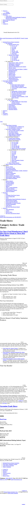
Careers (7, 12)
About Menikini (6, 13)
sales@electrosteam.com (16, 479)
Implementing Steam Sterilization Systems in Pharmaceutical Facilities (16, 18)
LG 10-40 (13, 47)
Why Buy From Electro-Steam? (18, 92)
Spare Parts (14, 53)
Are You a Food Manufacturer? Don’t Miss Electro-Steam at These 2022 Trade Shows (14, 233)
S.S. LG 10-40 (14, 56)
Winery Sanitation (7, 466)
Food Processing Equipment (15, 104)
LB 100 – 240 (14, 51)
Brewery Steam (12, 68)
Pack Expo (3, 419)
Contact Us (5, 23)
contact (23, 504)
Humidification (12, 71)
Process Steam (12, 75)
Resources (5, 14)
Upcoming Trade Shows (8, 406)
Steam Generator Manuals (9, 20)
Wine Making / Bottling (14, 65)
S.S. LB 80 (14, 58)
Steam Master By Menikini (17, 86)
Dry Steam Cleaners (13, 100)
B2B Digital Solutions (13, 493)
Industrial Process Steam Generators (11, 42)
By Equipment (9, 43)
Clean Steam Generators (8, 465)
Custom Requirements (14, 79)
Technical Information (16, 95)
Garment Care (12, 73)
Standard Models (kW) (14, 44)
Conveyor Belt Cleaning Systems (19, 87)
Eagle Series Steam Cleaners (17, 84)
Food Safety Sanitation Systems (10, 80)
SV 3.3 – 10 (14, 46)
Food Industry (12, 105)
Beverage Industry (13, 108)
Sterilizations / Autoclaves (14, 64)
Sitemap (5, 472)
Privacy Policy (6, 475)
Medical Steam (12, 74)
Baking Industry (12, 106)
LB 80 (12, 49)
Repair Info (5, 21)
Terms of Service (7, 473)
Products (11, 83)
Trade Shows (9, 16)
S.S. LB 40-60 (14, 57)
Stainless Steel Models (14, 55)
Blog (4, 22)
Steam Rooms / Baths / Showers (16, 62)
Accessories (14, 88)
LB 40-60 (13, 48)
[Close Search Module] (0, 8)
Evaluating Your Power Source (18, 93)
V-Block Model (15, 52)
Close (1, 121)
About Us (5, 10)
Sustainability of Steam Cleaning (18, 91)
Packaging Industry (13, 109)
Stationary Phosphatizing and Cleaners (17, 66)
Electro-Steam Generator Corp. (11, 492)
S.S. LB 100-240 (15, 60)
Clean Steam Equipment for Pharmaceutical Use (15, 77)
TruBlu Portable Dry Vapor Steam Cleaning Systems (19, 102)
